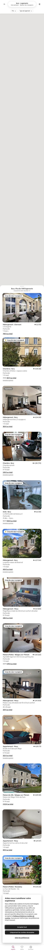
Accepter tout (22, 927)
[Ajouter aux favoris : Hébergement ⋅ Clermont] (38, 295)
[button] (7, 334)
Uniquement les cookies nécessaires (22, 932)
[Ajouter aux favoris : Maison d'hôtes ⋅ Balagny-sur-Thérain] (38, 626)
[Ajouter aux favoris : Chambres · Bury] (38, 340)
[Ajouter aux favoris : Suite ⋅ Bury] (38, 483)
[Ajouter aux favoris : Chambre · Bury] (38, 434)
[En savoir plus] (29, 290)
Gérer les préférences (22, 938)
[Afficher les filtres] (39, 4)
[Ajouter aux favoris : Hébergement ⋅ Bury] (38, 388)
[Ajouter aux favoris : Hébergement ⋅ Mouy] (38, 580)
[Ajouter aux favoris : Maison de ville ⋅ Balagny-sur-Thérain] (38, 766)
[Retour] (4, 4)
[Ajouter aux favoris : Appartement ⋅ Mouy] (38, 717)
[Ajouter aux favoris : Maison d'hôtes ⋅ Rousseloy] (38, 858)
